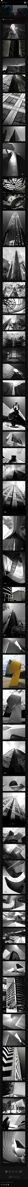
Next (20, 1171)
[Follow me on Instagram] (6, 1184)
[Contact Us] (8, 1184)
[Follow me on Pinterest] (4, 1184)
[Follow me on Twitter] (1, 1184)
